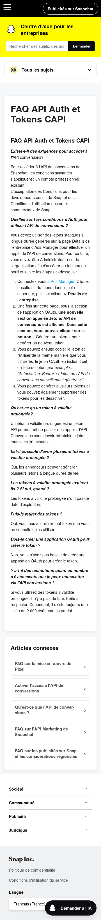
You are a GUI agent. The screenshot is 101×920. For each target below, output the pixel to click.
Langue (16, 892)
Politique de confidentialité (32, 870)
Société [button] (16, 789)
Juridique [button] (18, 830)
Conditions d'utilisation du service (38, 880)
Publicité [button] (17, 816)
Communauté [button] (22, 802)
